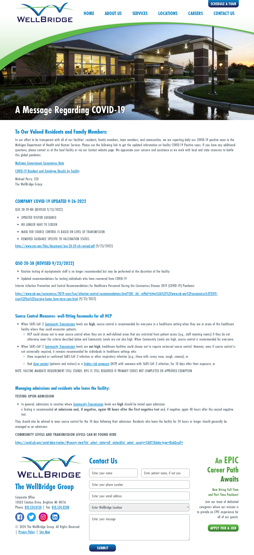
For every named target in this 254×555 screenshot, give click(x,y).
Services (140, 13)
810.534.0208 (60, 507)
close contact (41, 363)
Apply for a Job (223, 528)
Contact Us (224, 13)
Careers (195, 13)
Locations (167, 13)
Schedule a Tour (223, 3)
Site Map (44, 531)
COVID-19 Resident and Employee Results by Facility (47, 171)
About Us (113, 13)
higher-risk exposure (96, 363)
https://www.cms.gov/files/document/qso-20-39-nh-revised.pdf (55, 245)
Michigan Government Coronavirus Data (39, 163)
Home (89, 13)
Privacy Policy (26, 531)
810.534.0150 (33, 507)
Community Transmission (60, 324)
